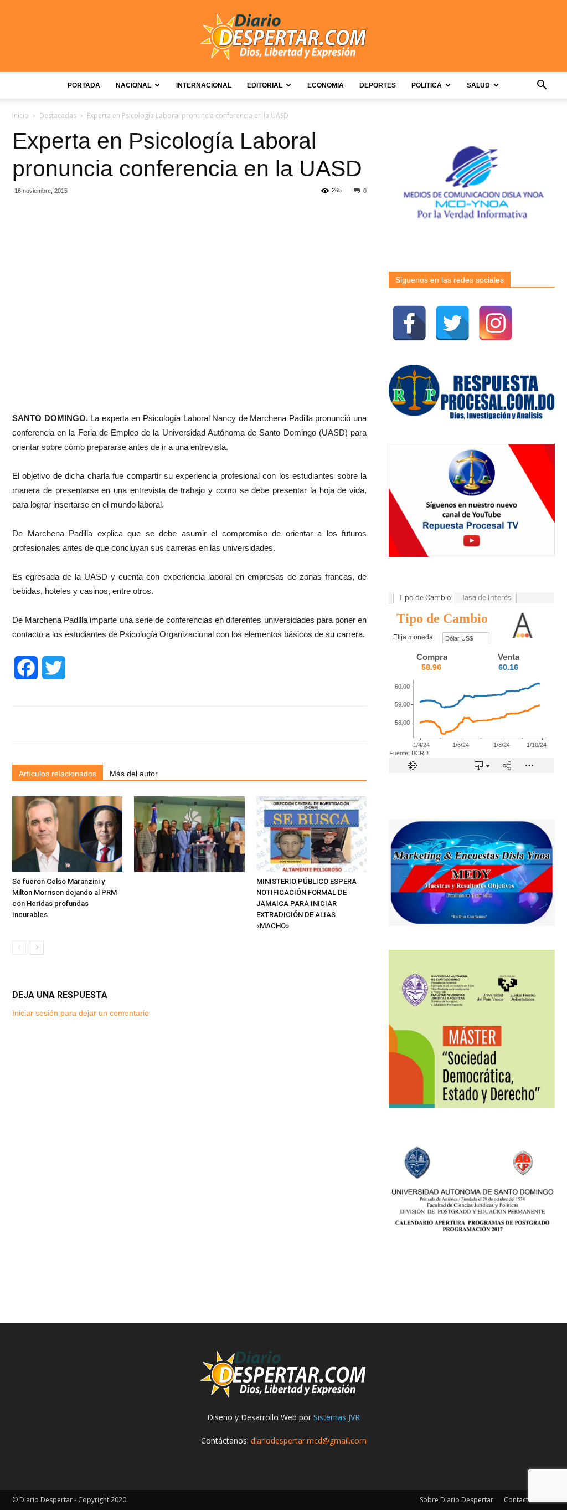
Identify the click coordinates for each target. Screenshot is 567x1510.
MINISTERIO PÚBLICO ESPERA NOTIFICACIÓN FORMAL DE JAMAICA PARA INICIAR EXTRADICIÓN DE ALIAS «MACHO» (306, 903)
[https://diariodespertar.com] (283, 37)
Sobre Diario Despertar (456, 1499)
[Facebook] (409, 323)
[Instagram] (495, 323)
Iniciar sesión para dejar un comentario (80, 1013)
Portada (84, 85)
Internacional (203, 85)
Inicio (20, 115)
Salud (478, 85)
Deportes (377, 85)
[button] (541, 86)
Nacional (133, 85)
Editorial (264, 85)
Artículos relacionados (57, 773)
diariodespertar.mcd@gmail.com (309, 1440)
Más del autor (134, 773)
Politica (426, 85)
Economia (325, 85)
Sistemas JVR (336, 1417)
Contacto (518, 1499)
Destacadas (57, 115)
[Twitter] (452, 323)
